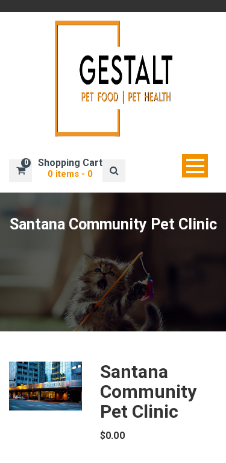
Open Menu (195, 165)
